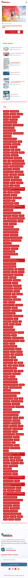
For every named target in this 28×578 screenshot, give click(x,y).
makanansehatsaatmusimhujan (10, 511)
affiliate (16, 398)
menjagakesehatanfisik (9, 127)
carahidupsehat (7, 116)
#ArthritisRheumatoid (8, 269)
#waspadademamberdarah (9, 266)
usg (20, 321)
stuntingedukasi (7, 373)
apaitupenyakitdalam (18, 133)
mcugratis (12, 343)
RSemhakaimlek (18, 354)
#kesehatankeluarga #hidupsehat (11, 245)
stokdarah (11, 519)
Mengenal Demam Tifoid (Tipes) (16, 47)
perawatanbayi (11, 490)
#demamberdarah (8, 299)
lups (13, 149)
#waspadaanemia (8, 280)
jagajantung (16, 192)
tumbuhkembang (7, 417)
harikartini (18, 324)
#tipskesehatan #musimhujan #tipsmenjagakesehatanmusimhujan (12, 260)
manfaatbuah (20, 182)
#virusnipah (21, 272)
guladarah (20, 221)
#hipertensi (16, 291)
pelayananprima (19, 434)
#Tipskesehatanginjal (16, 240)
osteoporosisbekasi (8, 210)
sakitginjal (6, 114)
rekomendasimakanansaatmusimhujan (12, 513)
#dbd (14, 294)
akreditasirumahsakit (16, 310)
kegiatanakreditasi (8, 316)
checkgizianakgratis (8, 371)
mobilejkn (22, 384)
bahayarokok (7, 180)
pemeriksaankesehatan (9, 349)
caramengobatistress (8, 203)
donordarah (6, 351)
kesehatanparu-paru (8, 439)
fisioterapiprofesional (17, 428)
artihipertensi (7, 155)
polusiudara (20, 174)
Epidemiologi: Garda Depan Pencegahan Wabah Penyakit (12, 484)
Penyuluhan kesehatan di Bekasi (11, 384)
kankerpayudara (7, 136)
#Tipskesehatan (7, 243)
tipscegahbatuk (7, 215)
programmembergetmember (10, 395)
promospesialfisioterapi (9, 406)
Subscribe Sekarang (14, 564)
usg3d (5, 365)
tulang (21, 463)
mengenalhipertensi (8, 158)
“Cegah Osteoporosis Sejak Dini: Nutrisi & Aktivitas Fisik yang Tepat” (12, 207)
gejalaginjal (12, 114)
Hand (5, 160)
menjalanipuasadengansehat (10, 122)
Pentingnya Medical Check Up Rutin (11, 502)
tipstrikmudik (7, 401)
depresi (16, 203)
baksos (5, 519)
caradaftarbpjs (7, 390)
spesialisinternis (16, 144)
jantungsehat (7, 195)
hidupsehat (19, 114)
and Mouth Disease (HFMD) (17, 160)
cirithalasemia (7, 149)
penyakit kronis (7, 163)
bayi (5, 490)
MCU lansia (6, 508)
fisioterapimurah (7, 431)
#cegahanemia (16, 280)
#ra (16, 269)
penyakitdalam (7, 442)
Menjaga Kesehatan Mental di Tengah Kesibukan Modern (12, 454)
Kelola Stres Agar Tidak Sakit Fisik (11, 229)
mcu (15, 371)
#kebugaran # (14, 248)
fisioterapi (15, 417)
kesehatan (6, 185)
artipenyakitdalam (8, 133)
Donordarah (13, 516)
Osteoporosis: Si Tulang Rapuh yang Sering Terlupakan (13, 477)
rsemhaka (6, 166)
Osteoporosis (7, 463)
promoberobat (16, 420)
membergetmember (8, 398)
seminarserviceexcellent (9, 434)
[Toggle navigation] (26, 2)
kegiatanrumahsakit (18, 316)
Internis (19, 141)
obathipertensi (15, 155)
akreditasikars (7, 310)
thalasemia (6, 147)
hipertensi (22, 152)
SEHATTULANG (15, 463)
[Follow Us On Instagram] (12, 569)
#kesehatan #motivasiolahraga (10, 254)
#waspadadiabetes (8, 291)
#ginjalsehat (6, 240)
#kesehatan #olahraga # (9, 251)
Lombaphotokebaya (8, 326)
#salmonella (11, 302)
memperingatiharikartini (9, 329)
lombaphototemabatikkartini (10, 332)
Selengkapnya (13, 32)
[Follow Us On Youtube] (15, 569)
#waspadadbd (7, 296)
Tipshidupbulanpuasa (18, 125)
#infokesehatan (17, 288)
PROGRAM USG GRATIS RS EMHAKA (11, 340)
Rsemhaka (20, 516)
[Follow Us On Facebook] (9, 569)
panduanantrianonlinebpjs (15, 387)
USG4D (22, 340)
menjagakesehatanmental (9, 130)
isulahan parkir (13, 426)
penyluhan (12, 376)
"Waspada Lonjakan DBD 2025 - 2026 (17, 53)
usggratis (6, 324)
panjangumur (19, 460)
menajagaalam (13, 174)
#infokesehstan (16, 299)
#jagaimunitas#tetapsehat (9, 263)
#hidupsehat (6, 248)
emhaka (5, 465)
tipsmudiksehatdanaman (17, 401)
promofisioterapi (19, 406)
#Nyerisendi (21, 269)
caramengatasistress (8, 445)
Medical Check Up (8, 505)
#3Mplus (14, 296)
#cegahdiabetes (17, 285)
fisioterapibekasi (7, 428)
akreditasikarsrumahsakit (9, 313)
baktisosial (15, 321)
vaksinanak (6, 516)
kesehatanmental (7, 169)
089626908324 (11, 550)
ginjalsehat (6, 111)
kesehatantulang (7, 474)
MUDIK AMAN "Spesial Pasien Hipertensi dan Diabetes (15, 63)
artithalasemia (13, 147)
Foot (9, 160)
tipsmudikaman (16, 403)
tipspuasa (6, 119)
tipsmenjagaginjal (14, 111)
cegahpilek (15, 215)
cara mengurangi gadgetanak (10, 497)
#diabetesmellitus (8, 285)
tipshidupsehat (16, 116)
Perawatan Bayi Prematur (9, 487)
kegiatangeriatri (7, 321)
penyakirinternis (7, 144)
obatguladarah (13, 223)
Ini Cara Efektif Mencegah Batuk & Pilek (15, 218)
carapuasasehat (13, 119)
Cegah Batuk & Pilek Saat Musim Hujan (12, 212)
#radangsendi (7, 272)
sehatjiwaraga (16, 169)
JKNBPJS (6, 387)
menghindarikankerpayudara (10, 141)
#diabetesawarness (8, 288)
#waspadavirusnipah (8, 274)
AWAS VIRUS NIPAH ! (14, 94)
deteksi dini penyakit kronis (18, 163)
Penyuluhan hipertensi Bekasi (10, 379)
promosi (21, 417)
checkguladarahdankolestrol (10, 221)
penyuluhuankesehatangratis (10, 346)
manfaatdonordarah (15, 448)
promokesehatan (7, 409)
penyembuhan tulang (8, 480)
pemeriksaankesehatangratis (10, 368)
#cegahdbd (19, 294)
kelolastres (6, 234)
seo (4, 218)
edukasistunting (16, 373)
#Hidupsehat (7, 256)
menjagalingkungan (8, 177)
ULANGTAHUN (7, 335)
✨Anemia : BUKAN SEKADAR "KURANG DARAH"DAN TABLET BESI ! (17, 82)
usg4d (10, 365)
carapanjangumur (7, 197)
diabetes (6, 223)
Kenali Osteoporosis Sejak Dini (10, 471)
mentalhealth (17, 457)
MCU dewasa (16, 505)
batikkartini (20, 332)
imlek (12, 354)
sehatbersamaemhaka (8, 171)
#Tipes (5, 302)
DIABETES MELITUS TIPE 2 (15, 72)
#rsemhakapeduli (18, 274)
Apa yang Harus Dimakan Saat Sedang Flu (13, 237)
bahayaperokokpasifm (16, 180)
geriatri (16, 318)
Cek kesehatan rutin (14, 508)
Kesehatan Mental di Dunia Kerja (11, 232)
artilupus (18, 149)
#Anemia (6, 277)
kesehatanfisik (7, 200)
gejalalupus (6, 152)
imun (5, 192)
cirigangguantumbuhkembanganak (11, 412)
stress (13, 200)
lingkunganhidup (19, 171)
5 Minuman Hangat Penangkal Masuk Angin (13, 500)
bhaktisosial (6, 354)
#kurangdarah (13, 277)
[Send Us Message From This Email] (18, 569)
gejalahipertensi (17, 158)
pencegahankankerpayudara (10, 138)
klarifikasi (6, 426)
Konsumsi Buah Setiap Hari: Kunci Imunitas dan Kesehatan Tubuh (14, 189)
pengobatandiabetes (8, 226)
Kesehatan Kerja (14, 234)
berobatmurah (7, 423)
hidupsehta (6, 182)
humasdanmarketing (8, 362)
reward (20, 398)
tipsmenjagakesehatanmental (16, 166)
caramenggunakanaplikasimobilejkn (12, 393)
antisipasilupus (14, 152)
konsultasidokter (7, 125)
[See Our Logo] (6, 2)
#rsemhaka (14, 272)
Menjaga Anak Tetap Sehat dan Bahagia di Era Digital (13, 494)
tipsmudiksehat (7, 403)
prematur (18, 487)
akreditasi (15, 307)
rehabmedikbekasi (13, 465)
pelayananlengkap (16, 423)
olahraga (12, 460)
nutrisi (11, 185)
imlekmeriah (6, 357)
